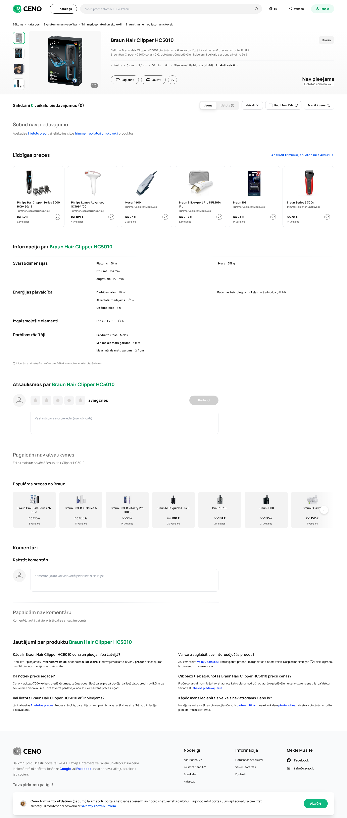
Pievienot (203, 400)
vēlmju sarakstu (208, 662)
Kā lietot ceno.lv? (195, 767)
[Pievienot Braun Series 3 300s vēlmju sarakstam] (327, 217)
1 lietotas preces (42, 705)
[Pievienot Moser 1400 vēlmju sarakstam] (165, 217)
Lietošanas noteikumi (249, 760)
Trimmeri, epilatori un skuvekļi (96, 133)
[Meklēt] (256, 9)
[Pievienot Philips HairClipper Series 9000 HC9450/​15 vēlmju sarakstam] (57, 217)
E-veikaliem (191, 774)
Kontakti (240, 774)
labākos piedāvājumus (207, 688)
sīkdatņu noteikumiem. (99, 806)
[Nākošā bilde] (94, 60)
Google (65, 768)
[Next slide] (324, 510)
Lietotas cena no (318, 84)
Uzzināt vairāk (226, 65)
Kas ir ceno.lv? (193, 760)
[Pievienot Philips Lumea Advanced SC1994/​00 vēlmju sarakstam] (111, 217)
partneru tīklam (247, 705)
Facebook (83, 768)
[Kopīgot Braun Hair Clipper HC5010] (172, 79)
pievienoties (286, 705)
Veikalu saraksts (245, 767)
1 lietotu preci (38, 133)
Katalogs (189, 781)
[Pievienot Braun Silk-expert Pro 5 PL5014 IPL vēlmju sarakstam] (219, 217)
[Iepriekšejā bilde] (36, 60)
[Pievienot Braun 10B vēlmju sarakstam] (273, 217)
